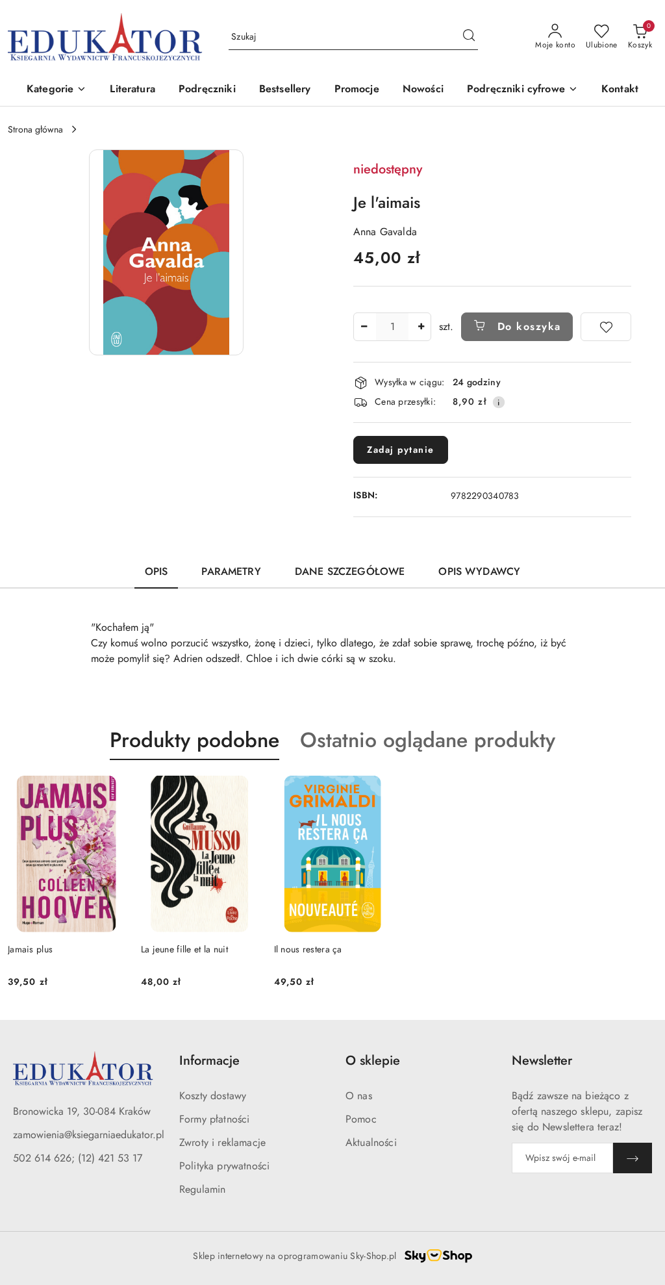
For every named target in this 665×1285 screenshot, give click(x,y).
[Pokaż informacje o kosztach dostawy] (499, 402)
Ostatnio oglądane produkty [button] (427, 740)
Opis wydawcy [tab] (479, 571)
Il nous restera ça (308, 949)
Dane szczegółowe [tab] (350, 571)
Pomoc (361, 1119)
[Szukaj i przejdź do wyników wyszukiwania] (469, 37)
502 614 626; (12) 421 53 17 (77, 1158)
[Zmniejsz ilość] (363, 326)
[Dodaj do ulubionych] (606, 326)
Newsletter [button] (542, 1060)
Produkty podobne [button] (194, 740)
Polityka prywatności (224, 1165)
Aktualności (371, 1142)
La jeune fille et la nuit (184, 949)
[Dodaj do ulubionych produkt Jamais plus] (110, 790)
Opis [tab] (156, 571)
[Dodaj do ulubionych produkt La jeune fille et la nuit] (243, 790)
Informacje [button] (209, 1060)
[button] (56, 90)
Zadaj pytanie (400, 449)
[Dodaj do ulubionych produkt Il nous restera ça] (376, 790)
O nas (358, 1095)
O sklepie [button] (372, 1060)
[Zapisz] (632, 1158)
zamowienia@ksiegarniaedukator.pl (88, 1134)
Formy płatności (214, 1119)
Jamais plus (30, 949)
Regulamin (202, 1189)
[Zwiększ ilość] (421, 326)
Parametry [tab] (230, 571)
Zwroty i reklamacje (222, 1142)
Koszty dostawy (212, 1095)
